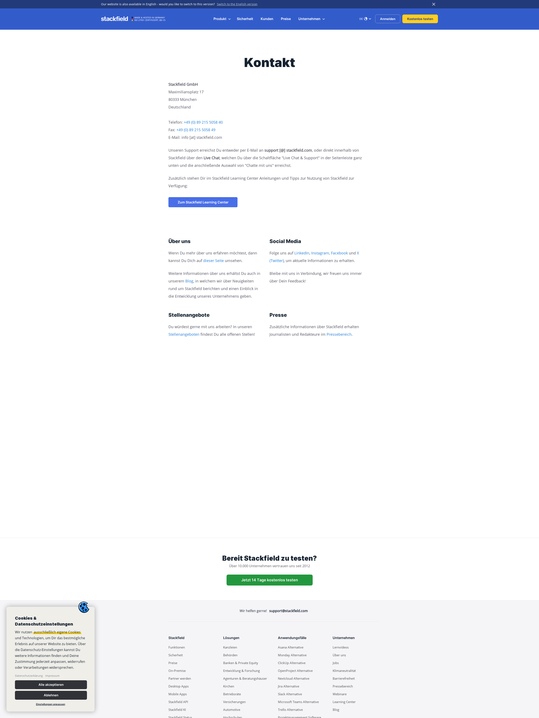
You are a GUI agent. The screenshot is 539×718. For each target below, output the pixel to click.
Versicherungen (234, 702)
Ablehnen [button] (51, 695)
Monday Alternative (292, 655)
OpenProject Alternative (295, 671)
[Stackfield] (117, 19)
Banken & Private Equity (240, 663)
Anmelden (387, 19)
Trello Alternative (290, 709)
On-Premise (177, 671)
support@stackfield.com (288, 610)
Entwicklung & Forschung (241, 671)
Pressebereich (339, 334)
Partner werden (179, 678)
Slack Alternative (290, 694)
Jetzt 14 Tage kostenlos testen (269, 580)
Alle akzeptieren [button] (51, 685)
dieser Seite (213, 260)
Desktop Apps (178, 686)
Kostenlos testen (420, 19)
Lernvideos (341, 647)
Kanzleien (230, 647)
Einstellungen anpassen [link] (50, 704)
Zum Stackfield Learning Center (203, 202)
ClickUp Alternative (292, 663)
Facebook (339, 252)
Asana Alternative (290, 647)
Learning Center (344, 702)
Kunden (267, 19)
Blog (189, 280)
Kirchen (228, 686)
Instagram (320, 252)
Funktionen (176, 647)
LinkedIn (301, 252)
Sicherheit (245, 19)
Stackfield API (178, 702)
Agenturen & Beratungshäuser (245, 678)
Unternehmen (309, 19)
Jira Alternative (288, 686)
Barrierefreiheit (344, 678)
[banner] (50, 659)
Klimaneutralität (344, 671)
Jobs (336, 663)
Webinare (340, 694)
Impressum (52, 676)
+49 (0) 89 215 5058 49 (195, 129)
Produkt (220, 19)
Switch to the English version (237, 4)
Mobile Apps (177, 694)
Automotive (231, 709)
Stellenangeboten (183, 334)
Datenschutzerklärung (29, 676)
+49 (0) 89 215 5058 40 (203, 122)
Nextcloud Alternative (293, 678)
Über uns (339, 655)
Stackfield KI (177, 709)
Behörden (230, 655)
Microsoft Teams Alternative (298, 702)
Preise (286, 19)
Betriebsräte (232, 694)
